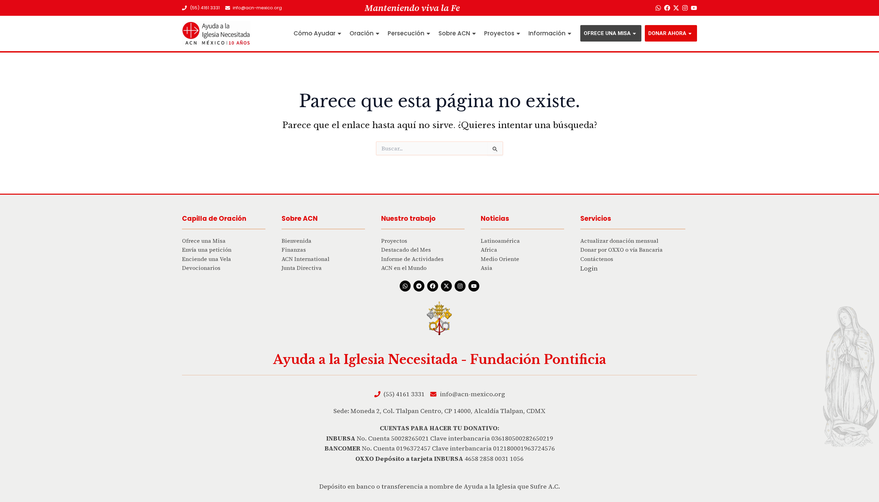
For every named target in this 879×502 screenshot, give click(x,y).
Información (547, 33)
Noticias (495, 218)
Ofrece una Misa (607, 33)
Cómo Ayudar (314, 33)
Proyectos (499, 33)
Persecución (406, 33)
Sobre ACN (454, 33)
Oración (362, 33)
